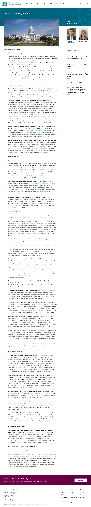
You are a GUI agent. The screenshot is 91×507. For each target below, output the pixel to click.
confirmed (45, 191)
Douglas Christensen (70, 42)
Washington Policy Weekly (73, 71)
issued (16, 267)
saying (46, 69)
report (44, 456)
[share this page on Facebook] (69, 24)
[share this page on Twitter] (72, 24)
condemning (31, 261)
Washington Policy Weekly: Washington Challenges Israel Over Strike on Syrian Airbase (77, 74)
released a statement (20, 318)
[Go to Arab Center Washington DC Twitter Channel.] (5, 489)
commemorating (29, 346)
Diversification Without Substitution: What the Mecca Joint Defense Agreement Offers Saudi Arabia (76, 91)
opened (29, 221)
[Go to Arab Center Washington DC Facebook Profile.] (7, 489)
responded (44, 148)
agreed (10, 79)
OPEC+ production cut (27, 247)
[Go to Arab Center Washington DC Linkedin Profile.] (16, 489)
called (20, 365)
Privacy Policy (27, 504)
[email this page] (67, 24)
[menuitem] (28, 4)
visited (47, 415)
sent (47, 106)
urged (45, 128)
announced (19, 434)
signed (45, 227)
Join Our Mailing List (9, 500)
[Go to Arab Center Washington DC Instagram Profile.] (13, 489)
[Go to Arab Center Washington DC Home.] (12, 4)
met (38, 199)
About (81, 3)
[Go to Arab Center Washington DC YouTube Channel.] (10, 489)
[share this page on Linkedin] (74, 24)
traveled (24, 292)
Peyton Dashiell (83, 41)
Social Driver (44, 504)
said (19, 65)
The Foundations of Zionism (74, 99)
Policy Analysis (71, 54)
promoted (10, 165)
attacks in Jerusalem (41, 183)
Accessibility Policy (34, 504)
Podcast (69, 97)
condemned (18, 92)
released (41, 452)
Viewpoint (69, 63)
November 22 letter (36, 271)
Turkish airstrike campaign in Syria (44, 130)
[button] (87, 3)
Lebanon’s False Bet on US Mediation (77, 82)
